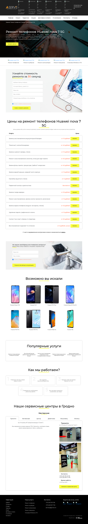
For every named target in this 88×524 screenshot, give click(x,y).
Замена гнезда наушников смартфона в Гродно (59, 355)
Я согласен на (22, 103)
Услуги (18, 18)
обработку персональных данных (25, 103)
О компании (57, 18)
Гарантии (26, 18)
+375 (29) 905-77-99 (77, 7)
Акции (33, 18)
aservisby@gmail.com (51, 507)
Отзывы (74, 18)
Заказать (75, 138)
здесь (63, 232)
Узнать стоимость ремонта (21, 108)
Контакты (66, 18)
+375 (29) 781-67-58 (78, 5)
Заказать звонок (12, 44)
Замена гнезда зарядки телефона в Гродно (14, 355)
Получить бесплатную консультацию (24, 265)
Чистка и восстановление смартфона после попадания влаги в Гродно (44, 355)
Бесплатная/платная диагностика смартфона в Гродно (29, 355)
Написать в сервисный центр (69, 486)
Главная (10, 18)
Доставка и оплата (44, 18)
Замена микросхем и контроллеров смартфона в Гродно (74, 355)
